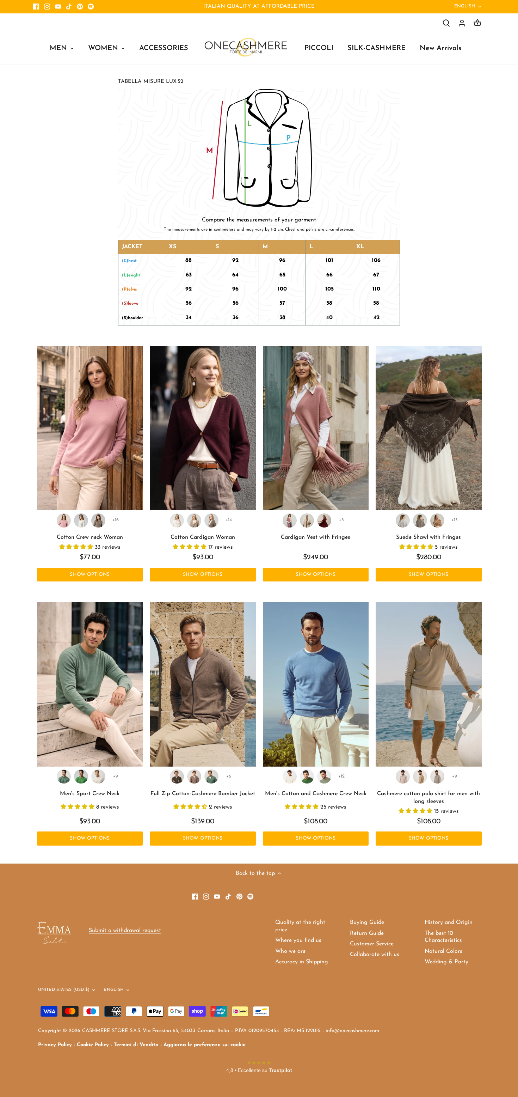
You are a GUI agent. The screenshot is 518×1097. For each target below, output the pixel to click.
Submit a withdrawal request (125, 930)
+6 (228, 776)
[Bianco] (290, 776)
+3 (341, 520)
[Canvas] (437, 776)
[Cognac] (437, 520)
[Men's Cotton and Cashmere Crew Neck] (316, 684)
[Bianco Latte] (177, 520)
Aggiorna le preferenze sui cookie (205, 1045)
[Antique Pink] (290, 520)
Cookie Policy (93, 1045)
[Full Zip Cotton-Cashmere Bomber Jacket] (203, 684)
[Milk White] (81, 520)
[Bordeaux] (324, 520)
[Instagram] (47, 7)
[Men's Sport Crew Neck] (90, 684)
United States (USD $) (64, 990)
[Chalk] (98, 776)
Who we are (290, 951)
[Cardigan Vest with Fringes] (316, 428)
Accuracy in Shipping (301, 962)
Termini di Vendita (136, 1045)
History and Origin (449, 922)
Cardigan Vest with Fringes (315, 537)
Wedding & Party (446, 962)
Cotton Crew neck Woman (90, 537)
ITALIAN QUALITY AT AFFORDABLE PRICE (259, 6)
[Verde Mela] (307, 776)
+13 (454, 520)
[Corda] (194, 520)
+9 (115, 776)
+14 (229, 520)
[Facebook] (36, 7)
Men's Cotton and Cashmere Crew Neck (315, 794)
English (464, 6)
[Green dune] (324, 776)
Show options (90, 574)
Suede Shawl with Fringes (428, 537)
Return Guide (367, 933)
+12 (341, 776)
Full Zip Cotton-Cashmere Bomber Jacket (202, 794)
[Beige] (420, 776)
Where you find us (298, 940)
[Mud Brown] (177, 776)
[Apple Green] (81, 776)
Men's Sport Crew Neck (89, 794)
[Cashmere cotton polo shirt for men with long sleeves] (429, 684)
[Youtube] (58, 7)
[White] (307, 520)
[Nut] (194, 776)
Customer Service (372, 944)
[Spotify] (91, 7)
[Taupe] (98, 520)
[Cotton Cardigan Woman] (203, 428)
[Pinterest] (80, 7)
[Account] (462, 23)
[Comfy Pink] (64, 520)
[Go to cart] (477, 23)
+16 (115, 520)
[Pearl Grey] (403, 520)
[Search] (446, 23)
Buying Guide (367, 922)
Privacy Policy (55, 1045)
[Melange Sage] (64, 776)
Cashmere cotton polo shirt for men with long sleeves (428, 797)
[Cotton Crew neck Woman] (90, 428)
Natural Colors (443, 951)
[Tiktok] (69, 7)
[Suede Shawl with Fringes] (429, 428)
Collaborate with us (374, 954)
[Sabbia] (403, 776)
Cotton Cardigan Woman (203, 537)
